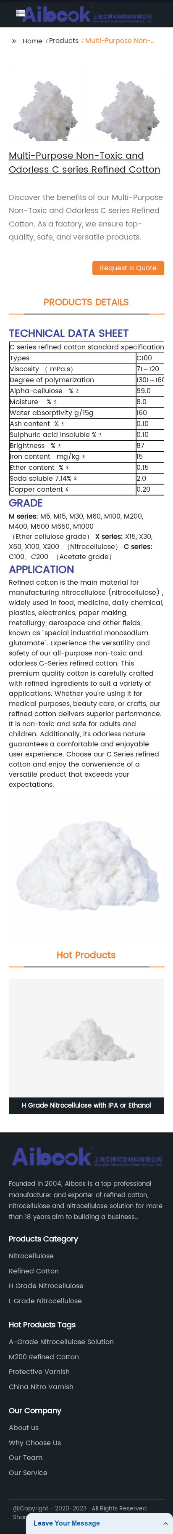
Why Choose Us (35, 1443)
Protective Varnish (39, 1372)
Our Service (28, 1472)
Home (32, 41)
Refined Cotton (34, 1271)
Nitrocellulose (31, 1256)
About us (24, 1427)
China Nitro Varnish (41, 1387)
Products (64, 40)
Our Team (25, 1457)
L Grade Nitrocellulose (45, 1301)
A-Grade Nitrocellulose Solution (61, 1342)
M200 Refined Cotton (44, 1357)
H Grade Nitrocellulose (46, 1286)
